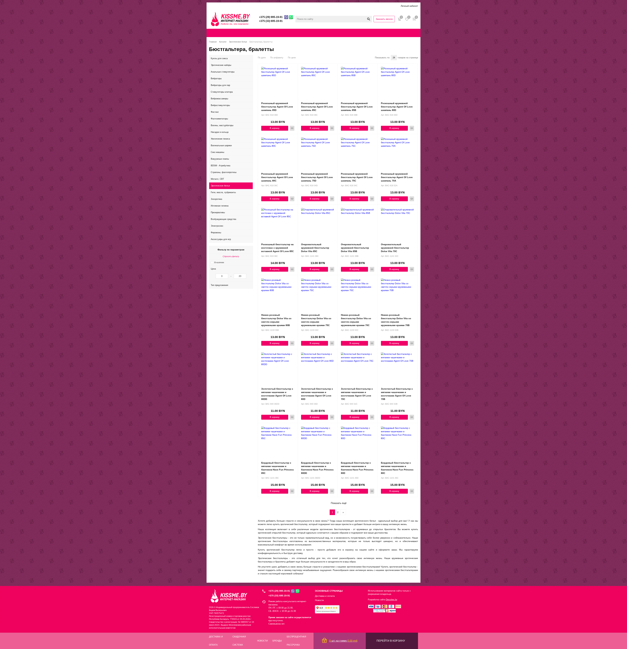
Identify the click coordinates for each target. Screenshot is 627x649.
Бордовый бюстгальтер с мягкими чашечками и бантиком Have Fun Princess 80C (397, 467)
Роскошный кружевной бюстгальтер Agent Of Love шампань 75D (317, 177)
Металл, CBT (217, 179)
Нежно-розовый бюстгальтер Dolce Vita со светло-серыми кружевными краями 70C (356, 320)
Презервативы (218, 212)
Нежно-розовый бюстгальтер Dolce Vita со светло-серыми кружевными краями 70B (396, 320)
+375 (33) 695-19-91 (279, 595)
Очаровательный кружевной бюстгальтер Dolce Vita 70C (395, 248)
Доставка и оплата (231, 5)
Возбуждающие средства (223, 219)
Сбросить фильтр (231, 256)
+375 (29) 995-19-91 (279, 591)
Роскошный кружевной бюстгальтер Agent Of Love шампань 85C (317, 106)
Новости (319, 600)
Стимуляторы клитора (222, 92)
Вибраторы (216, 78)
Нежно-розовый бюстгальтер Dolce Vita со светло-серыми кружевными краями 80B (276, 320)
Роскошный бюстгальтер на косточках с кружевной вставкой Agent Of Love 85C (277, 248)
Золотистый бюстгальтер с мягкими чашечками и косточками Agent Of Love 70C (357, 393)
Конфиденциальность (349, 33)
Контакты (323, 33)
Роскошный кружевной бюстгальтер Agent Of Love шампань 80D (397, 106)
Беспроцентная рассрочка (310, 5)
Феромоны (216, 232)
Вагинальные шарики (221, 145)
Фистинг (215, 112)
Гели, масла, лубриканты (223, 192)
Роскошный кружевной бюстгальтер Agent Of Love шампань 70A (397, 177)
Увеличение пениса (220, 139)
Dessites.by (391, 599)
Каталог (213, 5)
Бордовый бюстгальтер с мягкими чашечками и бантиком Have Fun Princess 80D (357, 467)
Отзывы (287, 5)
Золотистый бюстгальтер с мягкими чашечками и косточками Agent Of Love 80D (317, 393)
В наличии (219, 262)
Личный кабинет (409, 6)
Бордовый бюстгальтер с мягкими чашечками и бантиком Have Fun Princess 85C (277, 467)
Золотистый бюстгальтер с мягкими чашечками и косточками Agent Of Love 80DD (277, 393)
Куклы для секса (219, 58)
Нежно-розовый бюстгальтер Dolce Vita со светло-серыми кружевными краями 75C (316, 320)
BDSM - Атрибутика (220, 165)
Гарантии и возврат (376, 33)
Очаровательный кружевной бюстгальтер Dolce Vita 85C (315, 248)
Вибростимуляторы (220, 105)
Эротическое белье (220, 185)
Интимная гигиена (219, 206)
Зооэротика (216, 199)
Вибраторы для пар (220, 85)
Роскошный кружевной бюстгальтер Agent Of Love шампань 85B (357, 106)
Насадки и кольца (219, 132)
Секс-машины (217, 152)
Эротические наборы (221, 65)
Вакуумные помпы (220, 159)
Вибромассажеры (219, 98)
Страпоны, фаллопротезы (223, 172)
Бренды (275, 5)
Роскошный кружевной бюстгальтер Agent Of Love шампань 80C (277, 177)
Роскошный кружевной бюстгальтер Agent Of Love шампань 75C (357, 177)
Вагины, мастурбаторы (222, 125)
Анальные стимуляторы (222, 72)
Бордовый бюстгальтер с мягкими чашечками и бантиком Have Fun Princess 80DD (317, 467)
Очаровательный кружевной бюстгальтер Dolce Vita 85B (355, 248)
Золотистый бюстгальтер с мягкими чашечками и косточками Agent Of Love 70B (397, 393)
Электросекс (217, 226)
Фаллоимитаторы (219, 118)
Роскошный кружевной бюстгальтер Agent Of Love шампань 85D (277, 106)
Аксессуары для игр (221, 239)
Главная (219, 33)
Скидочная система (256, 5)
